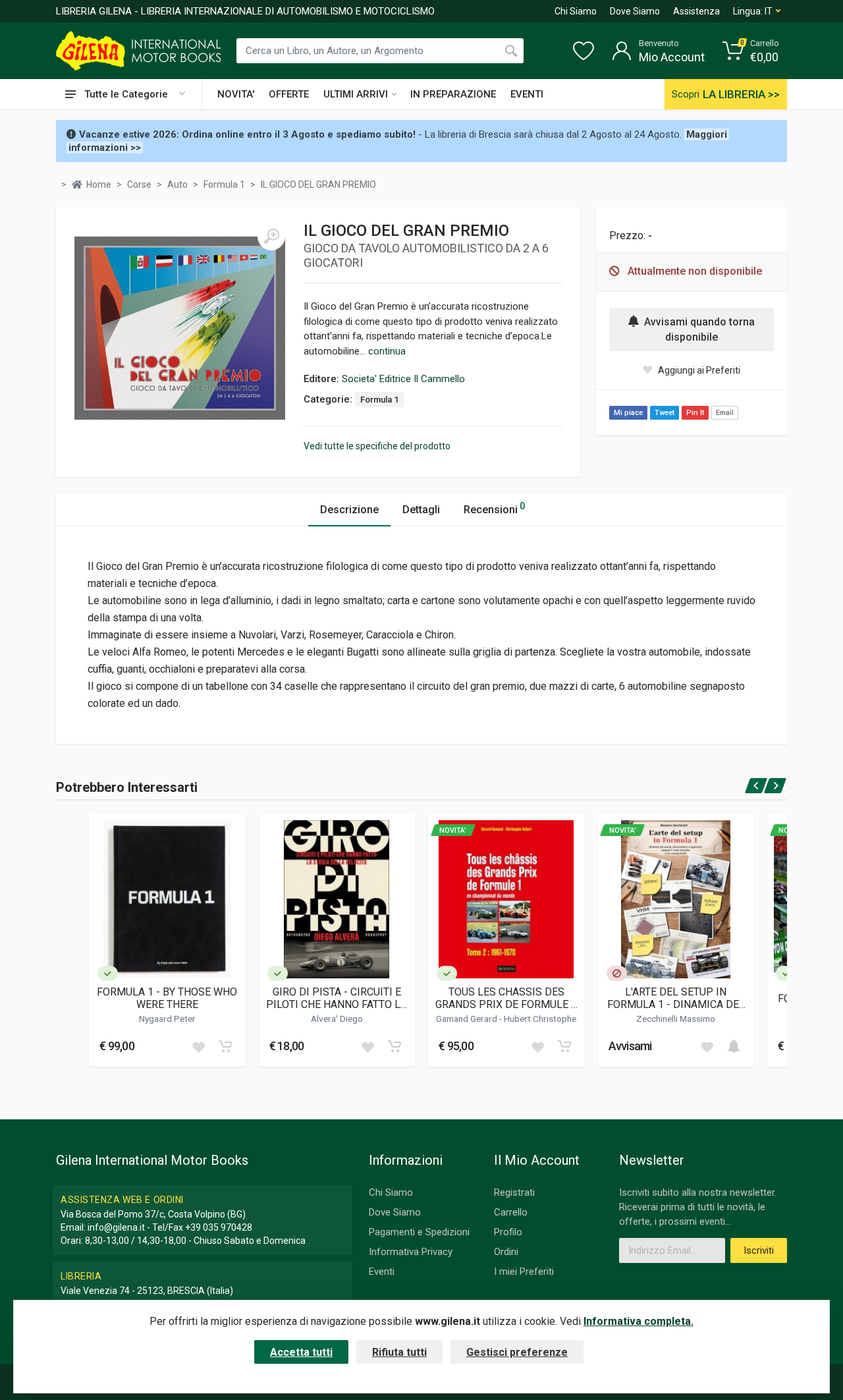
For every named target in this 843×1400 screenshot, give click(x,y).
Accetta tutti (301, 1352)
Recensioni (494, 508)
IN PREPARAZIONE (453, 94)
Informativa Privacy (410, 1252)
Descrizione (349, 509)
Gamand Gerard (467, 1018)
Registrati (514, 1192)
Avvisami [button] (630, 1046)
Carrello (511, 1212)
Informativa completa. (638, 1321)
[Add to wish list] (198, 1046)
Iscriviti (759, 1250)
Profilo (508, 1232)
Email (725, 412)
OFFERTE (289, 94)
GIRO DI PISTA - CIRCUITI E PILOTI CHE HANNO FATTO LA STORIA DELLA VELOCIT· (336, 998)
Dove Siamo (635, 11)
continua (387, 351)
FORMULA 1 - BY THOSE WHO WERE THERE (167, 998)
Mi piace (628, 412)
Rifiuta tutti (399, 1352)
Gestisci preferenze (517, 1352)
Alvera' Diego (337, 1018)
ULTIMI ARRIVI (355, 94)
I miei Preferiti (524, 1271)
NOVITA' (235, 94)
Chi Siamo (576, 11)
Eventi (381, 1271)
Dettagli (421, 509)
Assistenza (696, 11)
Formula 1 (379, 400)
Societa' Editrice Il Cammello (403, 379)
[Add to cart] (225, 1046)
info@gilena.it (116, 1227)
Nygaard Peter (167, 1018)
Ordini (506, 1252)
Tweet (664, 412)
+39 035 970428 (218, 1227)
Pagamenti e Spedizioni (419, 1232)
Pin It (695, 412)
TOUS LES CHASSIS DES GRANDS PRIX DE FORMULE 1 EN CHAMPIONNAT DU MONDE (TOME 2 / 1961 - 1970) (506, 998)
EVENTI (526, 94)
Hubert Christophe (540, 1018)
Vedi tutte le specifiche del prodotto (377, 446)
